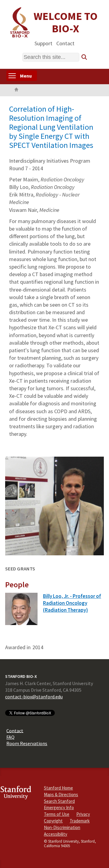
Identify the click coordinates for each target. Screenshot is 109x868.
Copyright (53, 821)
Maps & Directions (61, 794)
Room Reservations (26, 743)
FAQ (10, 737)
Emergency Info (59, 807)
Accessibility (55, 834)
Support (43, 43)
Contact (65, 43)
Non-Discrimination (62, 827)
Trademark (80, 821)
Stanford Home (58, 788)
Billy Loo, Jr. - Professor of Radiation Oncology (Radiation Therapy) (72, 603)
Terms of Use (56, 814)
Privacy (83, 814)
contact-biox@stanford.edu (34, 697)
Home (16, 90)
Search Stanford (59, 801)
